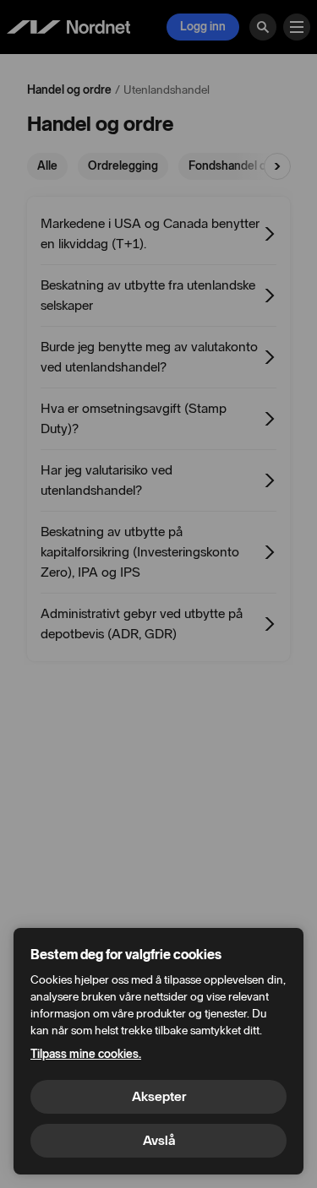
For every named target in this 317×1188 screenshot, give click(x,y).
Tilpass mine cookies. (85, 1054)
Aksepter (159, 1096)
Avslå (159, 1140)
